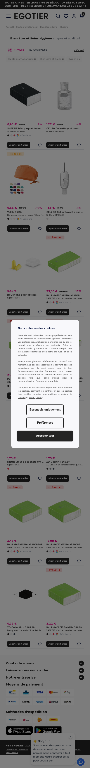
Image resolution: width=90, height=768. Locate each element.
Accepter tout (45, 435)
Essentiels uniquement (45, 409)
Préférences (45, 422)
